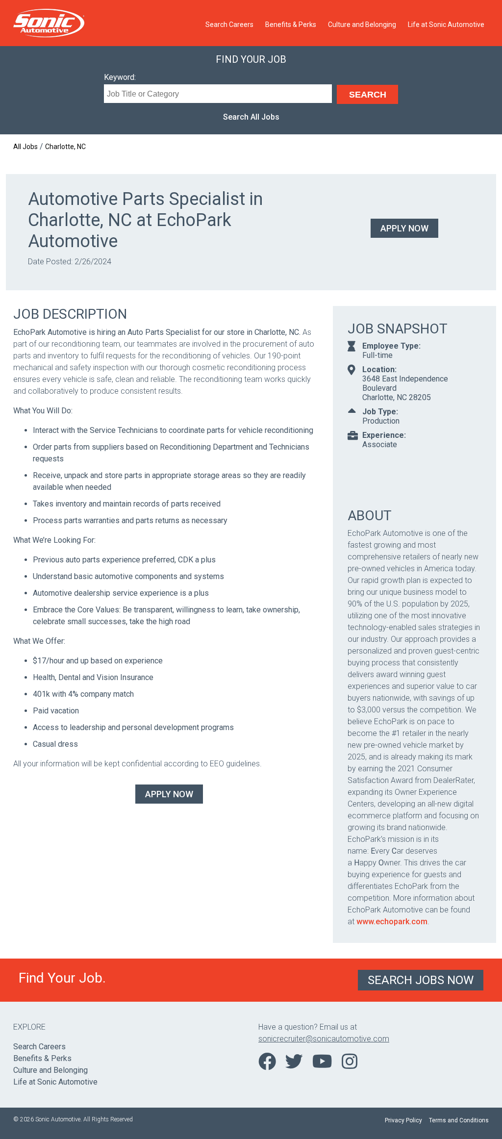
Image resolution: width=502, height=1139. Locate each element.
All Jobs (25, 147)
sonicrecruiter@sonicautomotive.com (323, 1038)
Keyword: (120, 77)
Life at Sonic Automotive (446, 24)
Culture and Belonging (362, 24)
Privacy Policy (403, 1120)
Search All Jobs (251, 117)
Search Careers (229, 24)
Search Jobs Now (421, 980)
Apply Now (404, 228)
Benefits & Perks (290, 24)
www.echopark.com (391, 921)
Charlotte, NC (65, 147)
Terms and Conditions (459, 1120)
